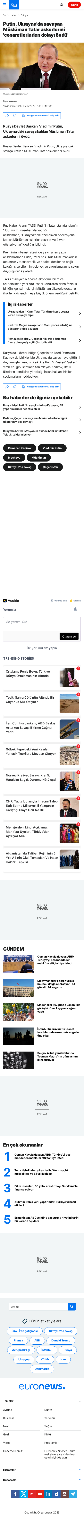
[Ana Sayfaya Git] (14, 4)
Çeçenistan (50, 466)
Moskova (14, 457)
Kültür (45, 1359)
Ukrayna (23, 1359)
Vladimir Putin (52, 448)
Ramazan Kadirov (19, 448)
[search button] (72, 1307)
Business (8, 1417)
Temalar (8, 1400)
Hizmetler (9, 1470)
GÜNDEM (13, 949)
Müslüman (39, 457)
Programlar (51, 1442)
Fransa (18, 1340)
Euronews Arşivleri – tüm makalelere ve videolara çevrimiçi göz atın (59, 1454)
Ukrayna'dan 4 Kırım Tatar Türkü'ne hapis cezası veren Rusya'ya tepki (38, 313)
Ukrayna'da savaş (19, 466)
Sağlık (48, 1426)
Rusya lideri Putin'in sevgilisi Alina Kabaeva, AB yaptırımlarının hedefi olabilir (33, 407)
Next (6, 1426)
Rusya (68, 1349)
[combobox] (42, 1307)
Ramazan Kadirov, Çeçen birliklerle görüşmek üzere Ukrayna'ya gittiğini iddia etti (37, 340)
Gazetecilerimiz (13, 1450)
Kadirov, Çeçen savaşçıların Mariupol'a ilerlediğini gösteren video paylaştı (40, 326)
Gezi (6, 1434)
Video (6, 1442)
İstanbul (46, 1349)
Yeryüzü (49, 1417)
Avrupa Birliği (21, 1349)
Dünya (24, 15)
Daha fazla (9, 1480)
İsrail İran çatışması (25, 1331)
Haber (13, 15)
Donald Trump (60, 1340)
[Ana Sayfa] (4, 15)
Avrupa (7, 1409)
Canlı (74, 4)
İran (63, 1359)
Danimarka (42, 1368)
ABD (37, 1340)
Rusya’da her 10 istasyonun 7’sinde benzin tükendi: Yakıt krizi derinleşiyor (35, 432)
